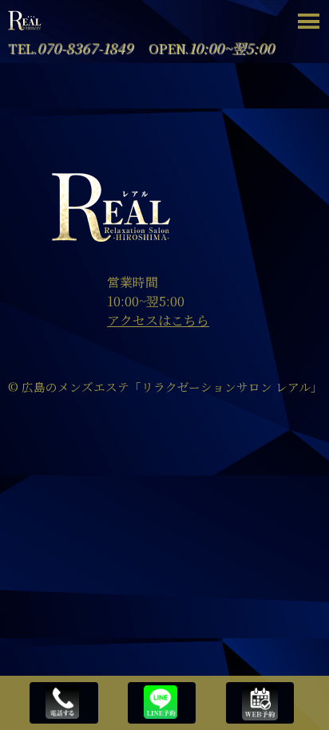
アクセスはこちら (158, 320)
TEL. (70, 48)
